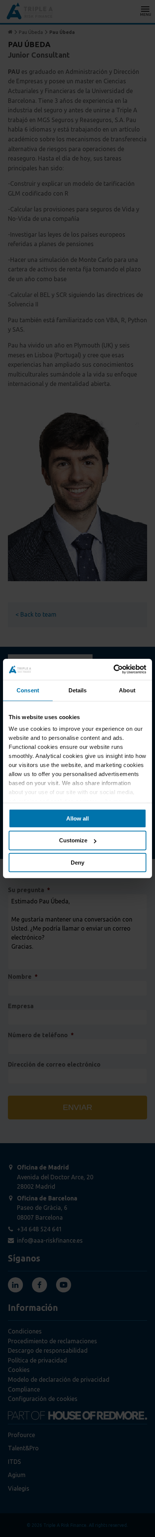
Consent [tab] (28, 690)
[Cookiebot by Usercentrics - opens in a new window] (113, 669)
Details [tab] (77, 690)
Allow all (77, 818)
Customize (73, 840)
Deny (77, 862)
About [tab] (127, 690)
